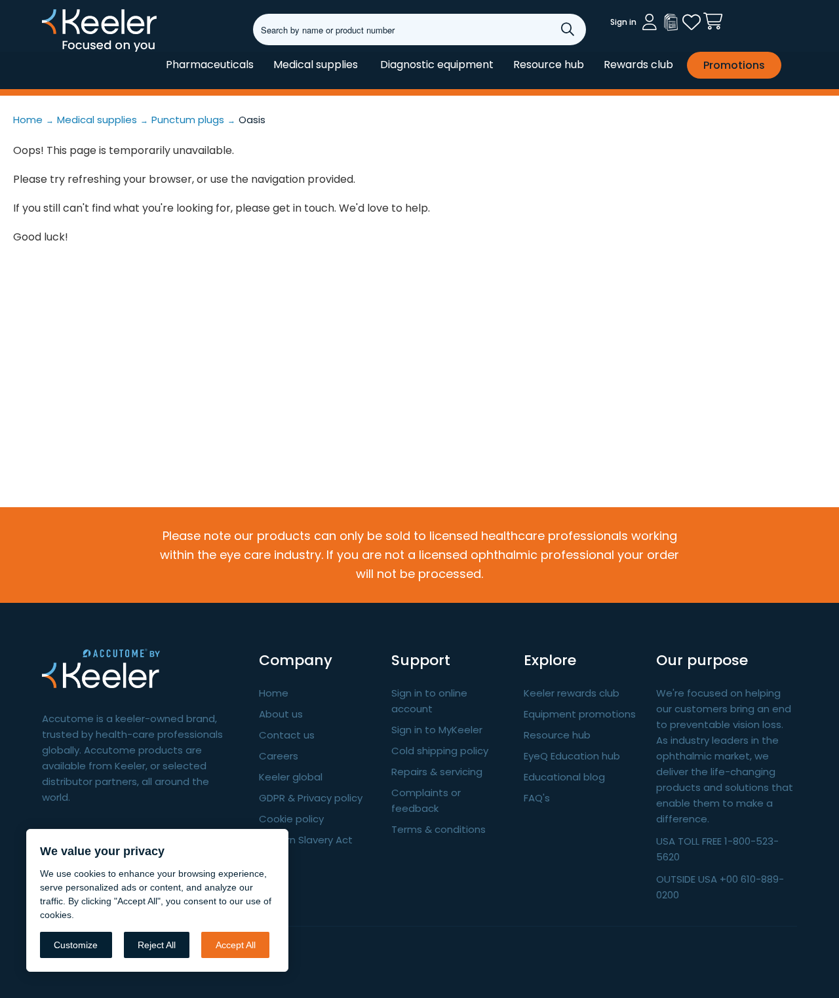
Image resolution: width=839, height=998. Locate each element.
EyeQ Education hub (572, 756)
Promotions (734, 65)
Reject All (157, 945)
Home (273, 693)
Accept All (236, 945)
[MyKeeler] (670, 22)
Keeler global (290, 777)
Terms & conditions (438, 829)
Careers (278, 756)
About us (281, 714)
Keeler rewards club (571, 693)
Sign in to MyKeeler (436, 730)
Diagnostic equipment (437, 64)
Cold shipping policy (439, 751)
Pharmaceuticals (210, 64)
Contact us (287, 735)
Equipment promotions (580, 714)
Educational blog (564, 777)
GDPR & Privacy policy (310, 798)
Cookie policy (291, 819)
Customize (76, 945)
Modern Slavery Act (306, 840)
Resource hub (548, 64)
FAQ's (537, 798)
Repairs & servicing (436, 771)
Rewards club (638, 64)
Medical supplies (315, 64)
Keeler (58, 51)
